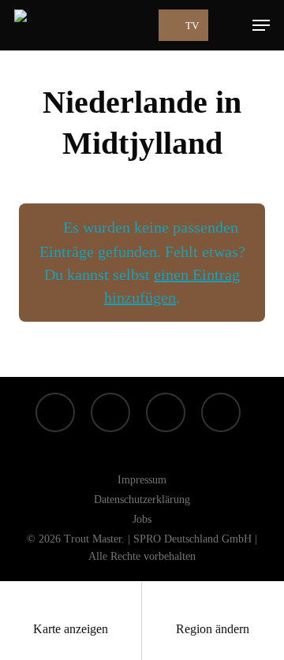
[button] (261, 25)
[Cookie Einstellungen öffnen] (28, 640)
